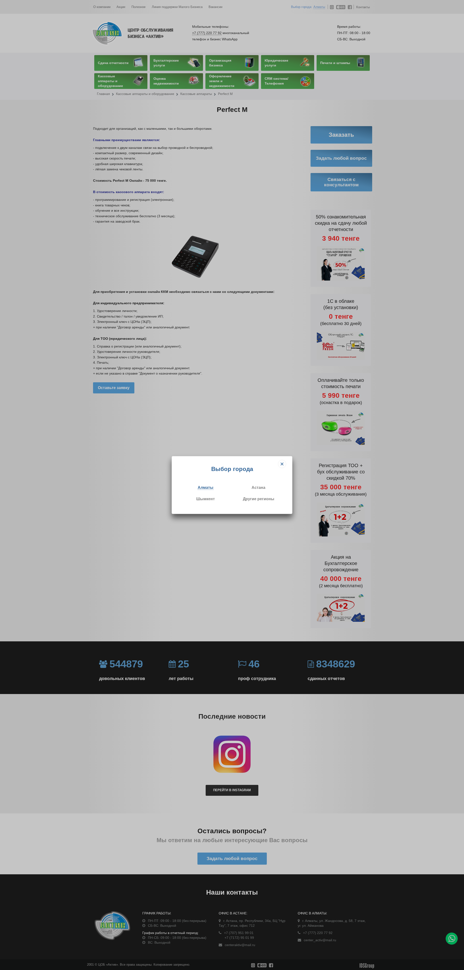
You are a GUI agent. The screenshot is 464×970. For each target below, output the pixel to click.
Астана (258, 487)
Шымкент (205, 499)
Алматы (205, 487)
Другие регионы (258, 499)
